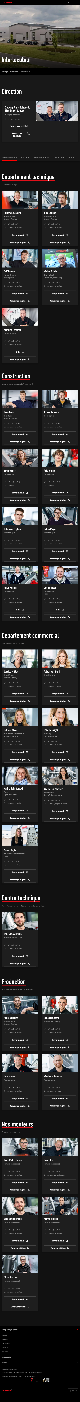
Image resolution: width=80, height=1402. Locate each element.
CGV (20, 1376)
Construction (25, 157)
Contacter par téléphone (18, 242)
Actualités (5, 1347)
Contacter (14, 71)
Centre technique (58, 157)
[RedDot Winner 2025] (34, 1380)
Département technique (9, 157)
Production (71, 157)
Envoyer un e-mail (17, 126)
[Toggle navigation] (70, 2)
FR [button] (73, 1391)
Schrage (5, 71)
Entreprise (5, 1340)
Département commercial (41, 157)
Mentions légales (29, 1376)
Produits (4, 1336)
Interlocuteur (25, 71)
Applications (6, 1344)
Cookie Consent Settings (9, 1369)
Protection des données (9, 1376)
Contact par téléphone (18, 1248)
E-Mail (18, 352)
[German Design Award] (46, 1380)
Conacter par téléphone (17, 134)
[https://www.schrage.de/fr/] (9, 2)
